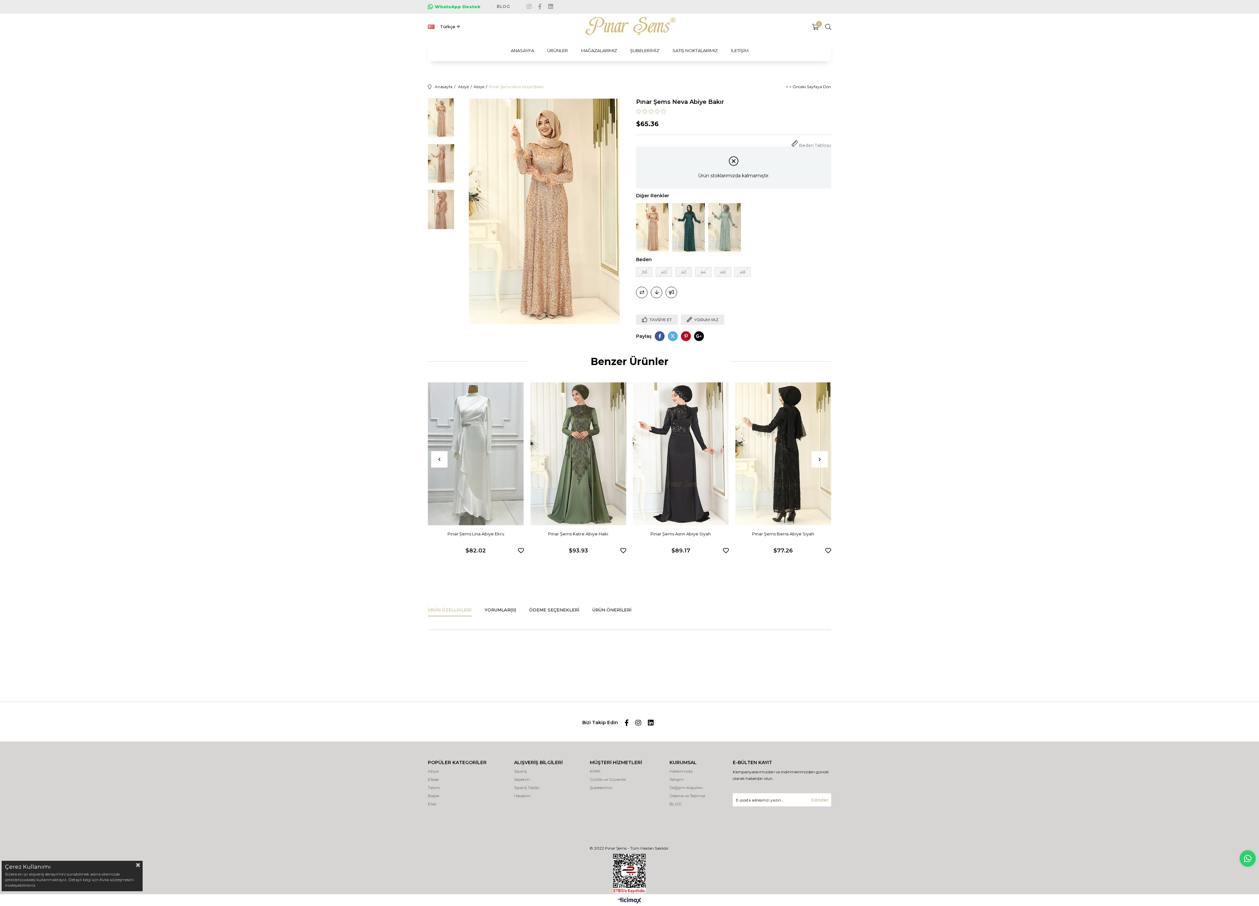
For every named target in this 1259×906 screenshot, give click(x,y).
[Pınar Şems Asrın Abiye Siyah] (681, 454)
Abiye (433, 771)
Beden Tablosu (815, 145)
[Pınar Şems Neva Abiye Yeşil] (688, 227)
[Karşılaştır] (642, 292)
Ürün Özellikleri (449, 609)
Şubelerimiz (601, 787)
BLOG (503, 6)
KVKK (595, 771)
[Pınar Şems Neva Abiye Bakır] (652, 227)
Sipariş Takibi (526, 787)
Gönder (820, 799)
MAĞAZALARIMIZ (599, 50)
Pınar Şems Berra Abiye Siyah (783, 533)
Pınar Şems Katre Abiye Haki (578, 533)
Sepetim (522, 779)
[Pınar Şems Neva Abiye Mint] (724, 227)
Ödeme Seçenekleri (554, 609)
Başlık (433, 795)
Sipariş (520, 771)
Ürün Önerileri (611, 609)
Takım (434, 787)
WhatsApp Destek (458, 6)
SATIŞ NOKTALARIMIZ (695, 50)
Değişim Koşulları (686, 787)
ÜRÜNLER (557, 50)
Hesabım (522, 795)
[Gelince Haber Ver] (671, 292)
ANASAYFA (522, 50)
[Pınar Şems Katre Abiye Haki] (578, 454)
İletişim (676, 779)
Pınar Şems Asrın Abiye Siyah (680, 533)
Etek (432, 803)
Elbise (433, 779)
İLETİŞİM (740, 50)
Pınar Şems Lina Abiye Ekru (476, 533)
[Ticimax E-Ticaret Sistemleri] (629, 900)
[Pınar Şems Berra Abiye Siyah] (783, 454)
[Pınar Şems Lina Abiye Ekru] (476, 454)
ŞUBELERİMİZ (644, 50)
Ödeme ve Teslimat (687, 795)
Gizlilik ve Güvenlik (608, 779)
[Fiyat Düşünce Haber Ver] (656, 292)
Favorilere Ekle (521, 550)
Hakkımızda (680, 771)
